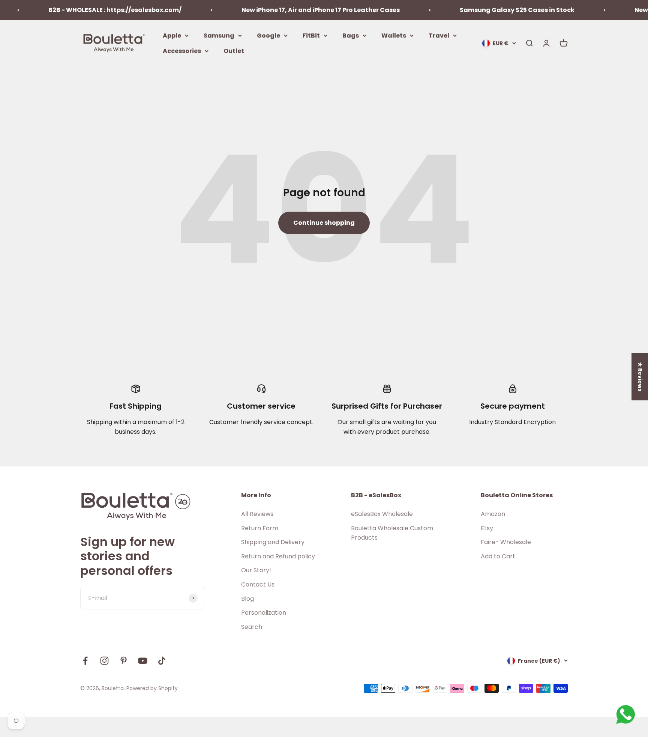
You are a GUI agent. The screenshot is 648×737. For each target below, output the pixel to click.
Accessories (182, 51)
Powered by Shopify (152, 688)
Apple (172, 35)
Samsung (219, 35)
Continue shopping (324, 222)
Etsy (487, 528)
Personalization (263, 612)
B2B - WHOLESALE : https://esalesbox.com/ (102, 10)
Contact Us (257, 584)
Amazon (493, 514)
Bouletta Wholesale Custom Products (392, 533)
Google (268, 35)
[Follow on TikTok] (162, 661)
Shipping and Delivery (272, 542)
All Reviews (257, 514)
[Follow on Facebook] (85, 661)
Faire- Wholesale (506, 542)
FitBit (311, 35)
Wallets (393, 35)
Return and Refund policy (278, 556)
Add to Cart (498, 556)
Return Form (259, 528)
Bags (350, 35)
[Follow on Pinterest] (123, 661)
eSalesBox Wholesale (382, 514)
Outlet (234, 51)
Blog (247, 598)
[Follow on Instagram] (104, 661)
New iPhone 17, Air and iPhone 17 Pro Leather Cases (308, 10)
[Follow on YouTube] (143, 661)
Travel (439, 35)
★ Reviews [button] (640, 376)
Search (251, 627)
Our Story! (256, 570)
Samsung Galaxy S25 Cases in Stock (504, 10)
